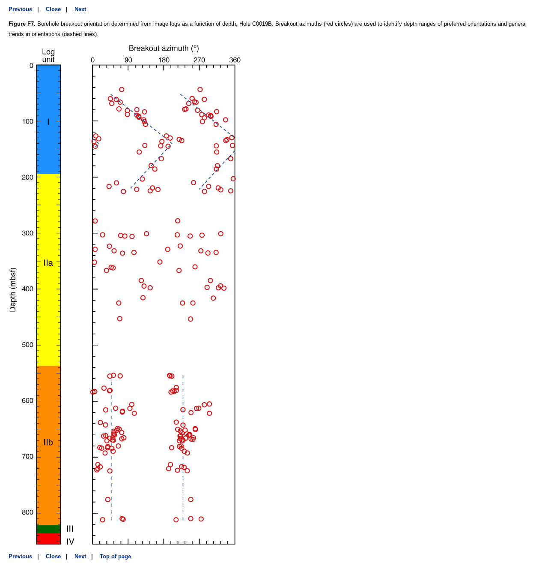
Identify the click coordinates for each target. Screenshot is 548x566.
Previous (20, 9)
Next (80, 9)
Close (53, 9)
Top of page (115, 556)
